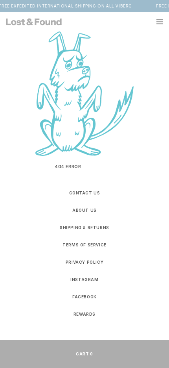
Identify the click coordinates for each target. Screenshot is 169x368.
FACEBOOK (84, 296)
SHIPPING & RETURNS (84, 227)
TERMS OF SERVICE (84, 244)
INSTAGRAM (84, 279)
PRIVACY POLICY (84, 262)
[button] (155, 22)
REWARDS (84, 314)
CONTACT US (84, 192)
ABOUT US (84, 210)
